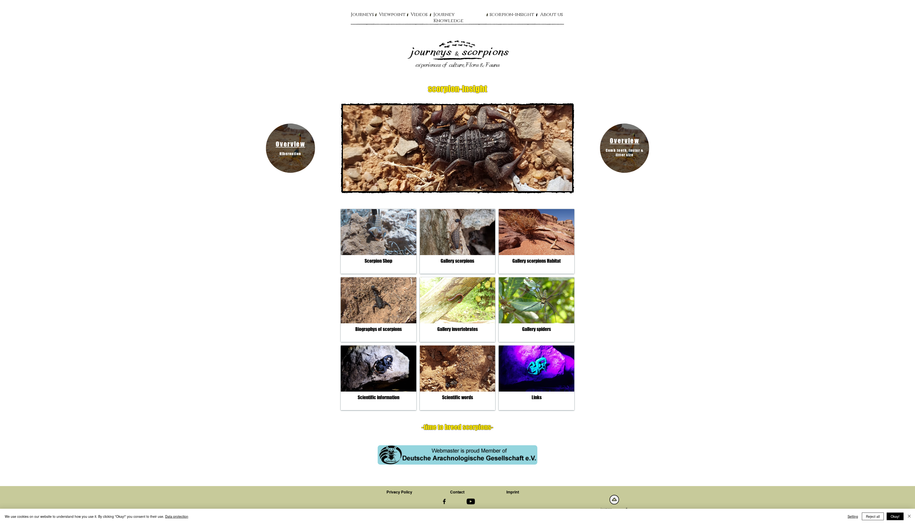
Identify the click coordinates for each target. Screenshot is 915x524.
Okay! (895, 516)
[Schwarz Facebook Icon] (444, 501)
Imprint (512, 492)
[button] (362, 14)
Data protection (176, 516)
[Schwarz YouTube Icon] (471, 501)
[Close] (909, 516)
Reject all (873, 516)
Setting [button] (853, 516)
